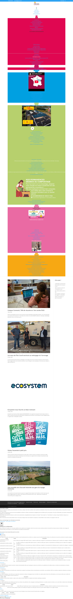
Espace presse (21, 503)
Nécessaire (3, 534)
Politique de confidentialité (52, 502)
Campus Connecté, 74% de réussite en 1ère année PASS (26, 310)
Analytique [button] (2, 571)
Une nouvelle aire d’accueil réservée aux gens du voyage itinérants (26, 488)
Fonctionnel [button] (2, 562)
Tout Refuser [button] (13, 521)
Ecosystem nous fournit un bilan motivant (21, 410)
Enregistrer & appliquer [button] (4, 595)
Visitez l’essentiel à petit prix (17, 450)
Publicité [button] (1, 579)
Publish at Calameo (36, 44)
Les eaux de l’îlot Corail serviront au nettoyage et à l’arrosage (28, 355)
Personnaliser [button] (2, 521)
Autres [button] (1, 588)
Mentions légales (42, 502)
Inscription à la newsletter (12, 503)
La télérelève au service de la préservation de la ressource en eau (60, 285)
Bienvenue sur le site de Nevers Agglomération (16, 502)
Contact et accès (29, 502)
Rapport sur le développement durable (36, 144)
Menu (36, 15)
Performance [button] (2, 567)
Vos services (62, 0)
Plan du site (36, 502)
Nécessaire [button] (2, 533)
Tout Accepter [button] (8, 521)
